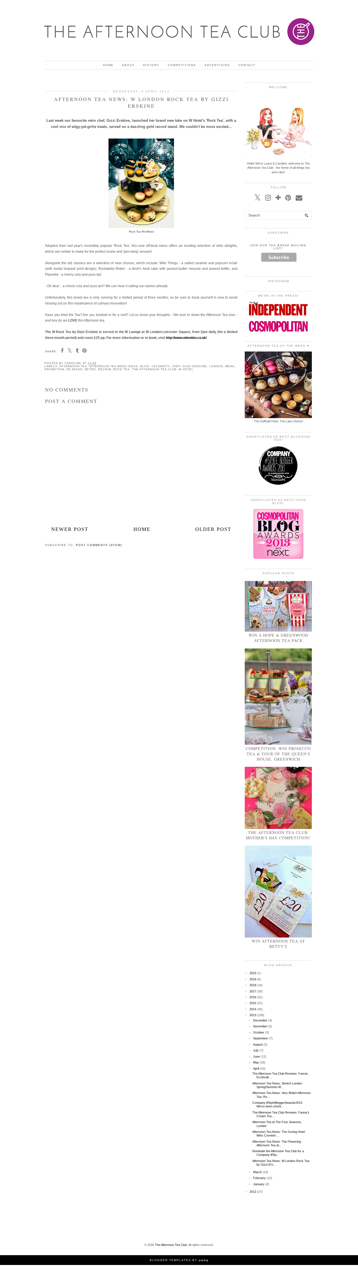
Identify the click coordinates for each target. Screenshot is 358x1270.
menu (229, 366)
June (256, 1056)
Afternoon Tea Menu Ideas (113, 366)
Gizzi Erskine (195, 366)
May (256, 1062)
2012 (252, 1191)
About (128, 65)
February (259, 1178)
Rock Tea (121, 369)
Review (104, 369)
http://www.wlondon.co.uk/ (186, 338)
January (258, 1184)
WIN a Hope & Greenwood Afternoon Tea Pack (278, 637)
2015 (252, 1003)
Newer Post (69, 529)
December (260, 1020)
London (216, 366)
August (258, 1044)
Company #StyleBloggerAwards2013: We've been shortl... (277, 1104)
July (256, 1050)
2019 (252, 979)
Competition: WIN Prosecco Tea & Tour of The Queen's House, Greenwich (278, 754)
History (151, 65)
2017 (252, 991)
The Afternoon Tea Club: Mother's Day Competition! (278, 835)
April (256, 1068)
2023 (252, 973)
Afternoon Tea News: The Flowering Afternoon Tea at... (276, 1143)
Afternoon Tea (73, 366)
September (260, 1038)
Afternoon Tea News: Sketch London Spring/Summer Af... (277, 1085)
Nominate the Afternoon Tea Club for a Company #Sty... (278, 1152)
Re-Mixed (75, 369)
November (260, 1026)
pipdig (203, 1260)
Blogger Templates (170, 1260)
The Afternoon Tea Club (154, 369)
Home (108, 65)
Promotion (54, 369)
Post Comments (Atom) (99, 545)
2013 (252, 1015)
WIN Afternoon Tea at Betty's (278, 943)
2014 (252, 1009)
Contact (246, 65)
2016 (252, 997)
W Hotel (186, 369)
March (257, 1172)
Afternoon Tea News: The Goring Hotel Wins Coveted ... (278, 1133)
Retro (90, 369)
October (258, 1032)
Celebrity (161, 366)
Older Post (213, 529)
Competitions (182, 65)
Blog (144, 366)
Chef (176, 366)
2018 (252, 985)
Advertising (217, 65)
